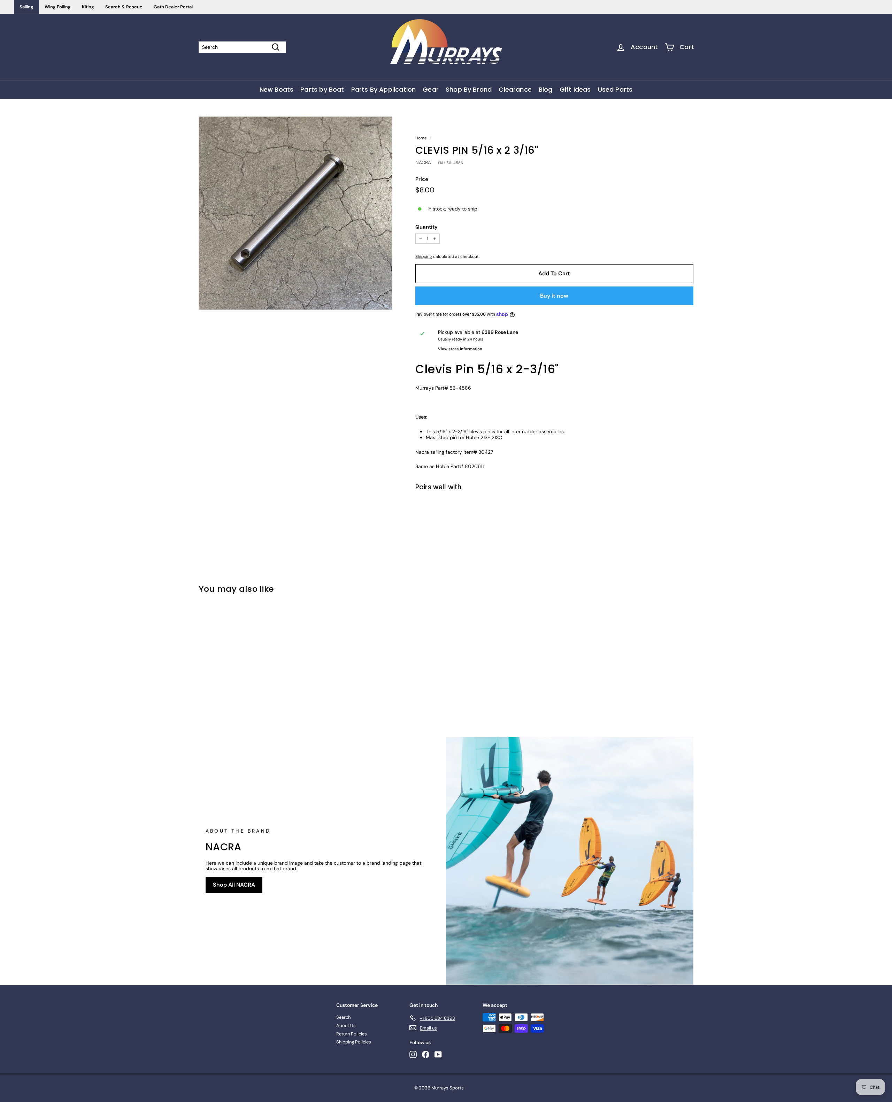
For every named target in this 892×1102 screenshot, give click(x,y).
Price (421, 179)
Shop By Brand (469, 89)
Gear (431, 89)
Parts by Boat (322, 89)
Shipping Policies (353, 1042)
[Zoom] (295, 213)
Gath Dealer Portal (173, 7)
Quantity (426, 227)
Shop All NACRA (234, 884)
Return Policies (351, 1034)
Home (421, 138)
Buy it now (554, 295)
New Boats (277, 89)
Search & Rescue (124, 7)
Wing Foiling (58, 7)
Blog (546, 89)
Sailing (26, 7)
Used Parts (615, 89)
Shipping (423, 256)
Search (343, 1017)
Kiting (88, 7)
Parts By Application (383, 89)
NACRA (423, 162)
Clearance (515, 89)
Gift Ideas (575, 89)
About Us (346, 1025)
